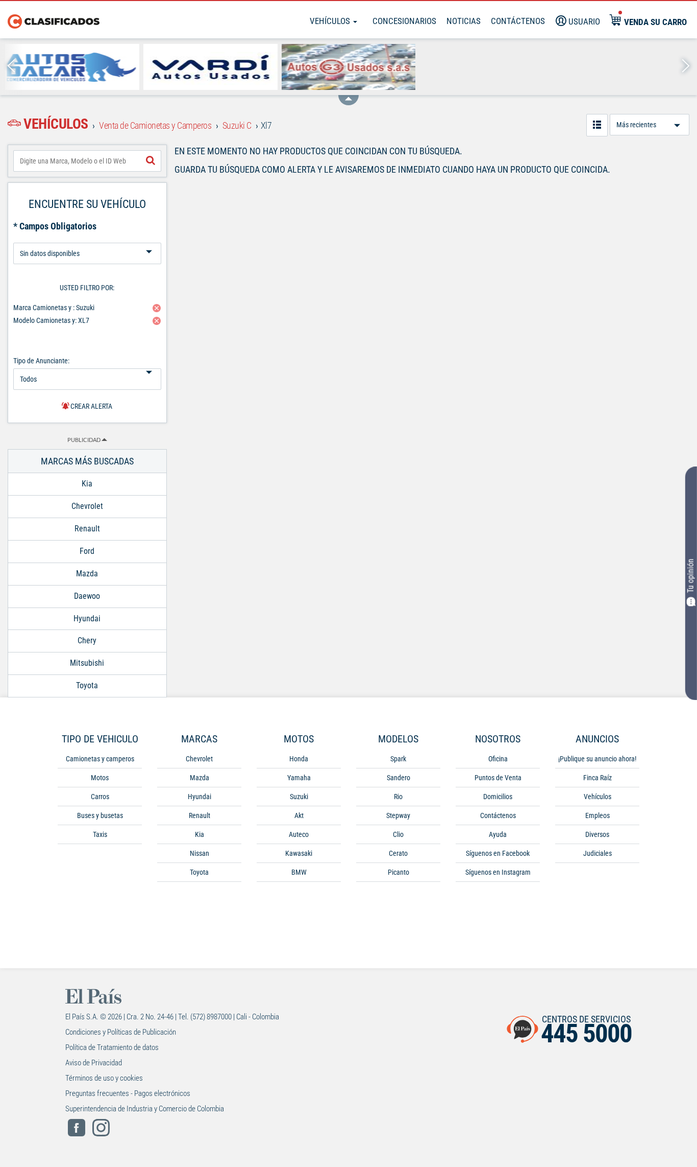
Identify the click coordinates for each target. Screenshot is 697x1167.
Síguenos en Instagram (498, 872)
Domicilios (497, 796)
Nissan (199, 853)
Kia (199, 834)
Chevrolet (199, 759)
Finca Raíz (597, 778)
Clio (398, 834)
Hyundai (199, 796)
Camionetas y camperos (100, 759)
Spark (398, 759)
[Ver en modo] (597, 125)
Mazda (199, 778)
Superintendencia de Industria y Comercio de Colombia (144, 1108)
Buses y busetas (100, 815)
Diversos (597, 834)
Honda (298, 759)
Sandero (398, 778)
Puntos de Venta (498, 778)
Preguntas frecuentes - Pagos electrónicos (127, 1093)
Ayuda (498, 834)
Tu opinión (690, 576)
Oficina (498, 759)
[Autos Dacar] (72, 67)
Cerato (398, 853)
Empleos (597, 815)
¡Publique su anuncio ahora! (597, 759)
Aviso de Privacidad (93, 1062)
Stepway (398, 815)
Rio (398, 796)
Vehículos (331, 21)
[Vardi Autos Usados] (210, 67)
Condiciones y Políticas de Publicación (120, 1032)
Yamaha (299, 778)
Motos (100, 778)
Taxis (100, 834)
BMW (299, 872)
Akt (299, 815)
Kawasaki (298, 853)
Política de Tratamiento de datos (112, 1047)
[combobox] (87, 161)
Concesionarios (404, 21)
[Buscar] (150, 161)
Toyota (199, 872)
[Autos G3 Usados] (349, 67)
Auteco (299, 834)
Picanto (398, 872)
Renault (199, 815)
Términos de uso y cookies (104, 1078)
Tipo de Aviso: (87, 239)
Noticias (463, 21)
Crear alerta (90, 406)
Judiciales (597, 853)
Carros (100, 796)
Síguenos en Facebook (498, 853)
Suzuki (299, 796)
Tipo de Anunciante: (41, 361)
